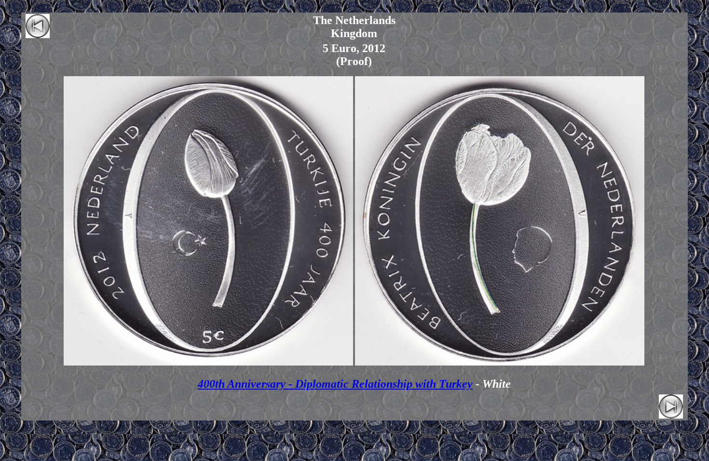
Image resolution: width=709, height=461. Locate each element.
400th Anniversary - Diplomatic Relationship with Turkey (335, 384)
